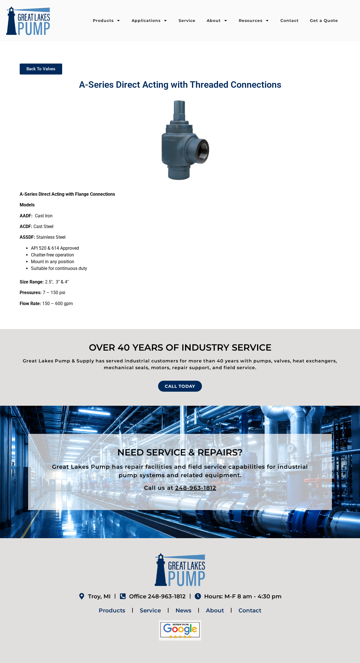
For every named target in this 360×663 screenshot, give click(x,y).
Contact (289, 20)
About (214, 20)
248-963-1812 (195, 487)
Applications (146, 20)
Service (187, 20)
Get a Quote (324, 20)
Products (103, 20)
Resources (250, 20)
